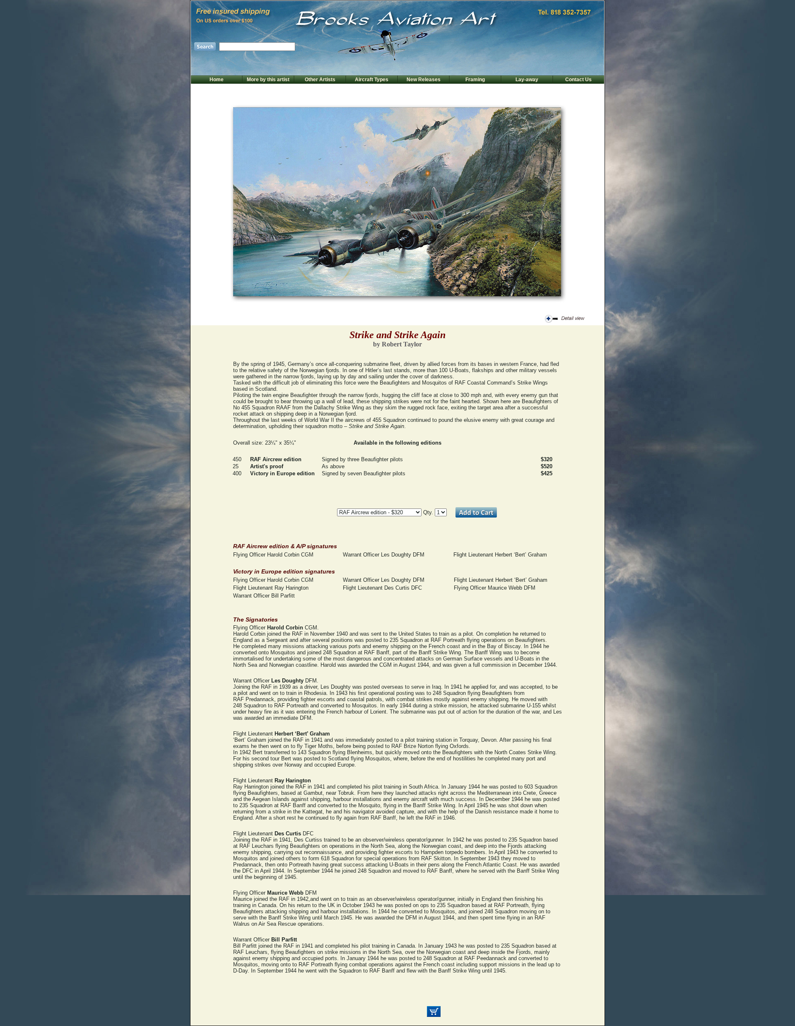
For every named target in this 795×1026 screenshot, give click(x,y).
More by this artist (268, 79)
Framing (475, 79)
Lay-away (527, 79)
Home (217, 79)
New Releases (424, 79)
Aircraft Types (371, 79)
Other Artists (320, 79)
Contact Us (578, 79)
